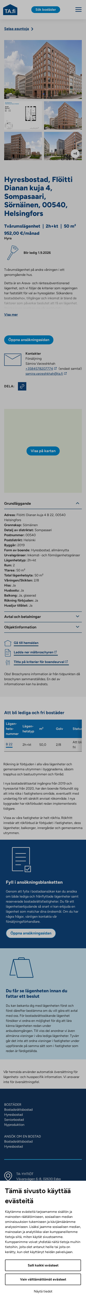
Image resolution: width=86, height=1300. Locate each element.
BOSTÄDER (12, 1105)
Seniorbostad (14, 1120)
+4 (75, 153)
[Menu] (78, 9)
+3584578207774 (41, 369)
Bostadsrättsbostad (18, 1110)
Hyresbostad (13, 1115)
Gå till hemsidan (26, 643)
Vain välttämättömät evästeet (43, 1279)
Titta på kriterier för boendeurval (39, 662)
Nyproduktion (14, 1125)
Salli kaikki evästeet (43, 1265)
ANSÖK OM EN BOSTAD (22, 1136)
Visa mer (11, 315)
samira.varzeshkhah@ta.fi (50, 373)
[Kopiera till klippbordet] (22, 386)
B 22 (9, 744)
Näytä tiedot (43, 1291)
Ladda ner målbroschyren (33, 653)
